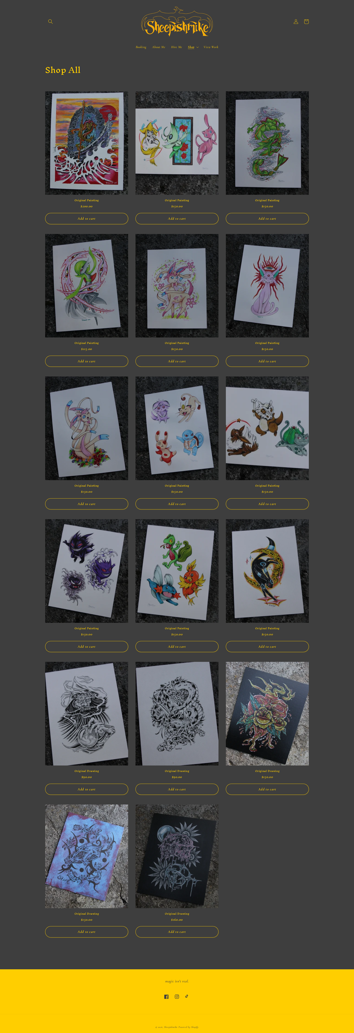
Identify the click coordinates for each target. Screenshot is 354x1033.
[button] (50, 21)
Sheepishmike (171, 1027)
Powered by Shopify (188, 1027)
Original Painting (86, 200)
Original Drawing (86, 771)
